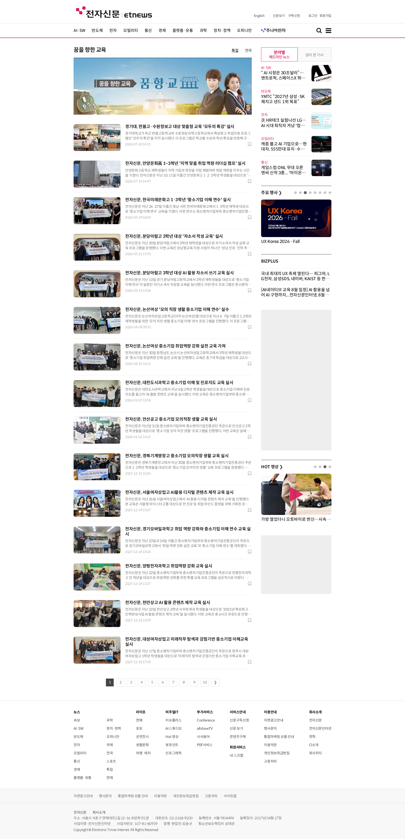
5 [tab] (315, 192)
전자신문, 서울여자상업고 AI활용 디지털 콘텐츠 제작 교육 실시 (179, 492)
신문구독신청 (239, 720)
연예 (139, 720)
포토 (139, 728)
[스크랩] (250, 144)
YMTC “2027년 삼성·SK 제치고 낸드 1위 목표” (283, 99)
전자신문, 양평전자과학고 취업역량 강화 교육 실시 (168, 566)
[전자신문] (114, 12)
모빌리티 (130, 30)
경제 (162, 30)
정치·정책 (222, 30)
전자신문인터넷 (320, 728)
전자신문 (315, 720)
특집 (235, 50)
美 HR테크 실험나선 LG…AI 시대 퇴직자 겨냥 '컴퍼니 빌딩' (283, 125)
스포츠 (111, 761)
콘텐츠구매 (238, 736)
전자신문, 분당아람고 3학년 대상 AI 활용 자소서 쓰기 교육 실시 (179, 273)
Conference (206, 720)
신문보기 (279, 16)
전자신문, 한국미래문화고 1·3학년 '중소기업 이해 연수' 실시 (178, 199)
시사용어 (203, 736)
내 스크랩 (236, 755)
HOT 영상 (272, 466)
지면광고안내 (273, 720)
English (259, 16)
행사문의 (270, 728)
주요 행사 (271, 192)
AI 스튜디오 (173, 728)
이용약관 (270, 745)
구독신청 (294, 16)
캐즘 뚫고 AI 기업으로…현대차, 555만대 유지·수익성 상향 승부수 (284, 149)
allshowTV (205, 728)
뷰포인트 (171, 745)
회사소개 (99, 812)
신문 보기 (236, 728)
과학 (203, 30)
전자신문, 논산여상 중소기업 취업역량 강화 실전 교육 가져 (175, 346)
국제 (109, 745)
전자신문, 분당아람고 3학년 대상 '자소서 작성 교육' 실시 (174, 236)
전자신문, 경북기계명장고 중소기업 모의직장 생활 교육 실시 (177, 455)
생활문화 (142, 745)
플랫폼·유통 (182, 30)
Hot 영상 (171, 736)
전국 (109, 753)
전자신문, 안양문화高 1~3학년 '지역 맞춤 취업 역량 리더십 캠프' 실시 (185, 163)
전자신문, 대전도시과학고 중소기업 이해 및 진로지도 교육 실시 (179, 382)
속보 (77, 720)
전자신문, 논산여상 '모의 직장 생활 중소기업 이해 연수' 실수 (177, 309)
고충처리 (270, 761)
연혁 (312, 736)
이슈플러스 (173, 720)
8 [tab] (330, 192)
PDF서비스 (205, 745)
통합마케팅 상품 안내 (279, 736)
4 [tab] (310, 192)
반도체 (97, 30)
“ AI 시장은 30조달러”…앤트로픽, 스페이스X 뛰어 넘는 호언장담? (283, 78)
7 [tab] (325, 192)
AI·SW (79, 30)
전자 (112, 30)
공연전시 (142, 736)
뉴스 (77, 712)
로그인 (312, 16)
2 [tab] (300, 192)
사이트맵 (230, 796)
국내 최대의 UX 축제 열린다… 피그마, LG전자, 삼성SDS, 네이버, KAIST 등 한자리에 (295, 279)
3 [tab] (305, 192)
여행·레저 (143, 753)
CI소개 (314, 745)
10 (205, 682)
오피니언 (244, 30)
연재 (248, 50)
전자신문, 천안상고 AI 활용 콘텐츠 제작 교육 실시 (167, 602)
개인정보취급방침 (276, 753)
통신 (148, 30)
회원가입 (325, 16)
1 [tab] (295, 192)
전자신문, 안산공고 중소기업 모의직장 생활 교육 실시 (171, 419)
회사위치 (315, 753)
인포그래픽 (173, 753)
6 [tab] (320, 192)
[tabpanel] (296, 222)
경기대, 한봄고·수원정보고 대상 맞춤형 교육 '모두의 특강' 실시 (179, 126)
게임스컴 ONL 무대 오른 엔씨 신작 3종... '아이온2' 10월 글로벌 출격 (283, 173)
